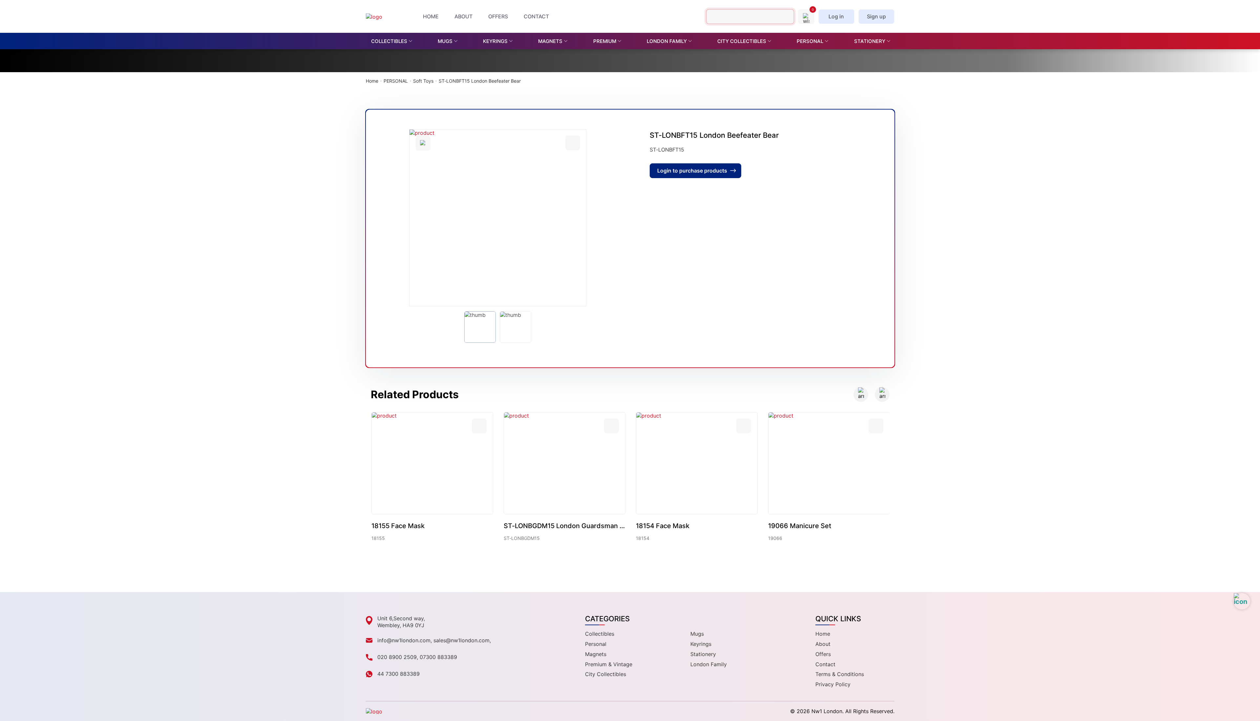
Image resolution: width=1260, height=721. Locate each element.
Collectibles (599, 633)
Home (372, 81)
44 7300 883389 (398, 673)
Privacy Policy (832, 684)
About (822, 644)
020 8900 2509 (397, 657)
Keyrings (700, 644)
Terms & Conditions (839, 674)
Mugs (697, 633)
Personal (595, 644)
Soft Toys (423, 81)
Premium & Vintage (608, 664)
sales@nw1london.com (461, 640)
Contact (825, 664)
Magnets (595, 654)
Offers (823, 654)
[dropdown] (412, 41)
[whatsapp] (1242, 601)
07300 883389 (438, 657)
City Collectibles (605, 674)
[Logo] (384, 16)
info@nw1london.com (403, 640)
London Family (708, 664)
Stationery (703, 654)
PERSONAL (396, 81)
